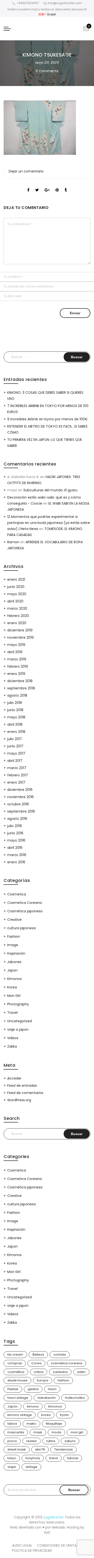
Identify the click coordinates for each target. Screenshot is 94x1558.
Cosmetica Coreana (24, 902)
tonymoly (33, 1458)
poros (12, 1441)
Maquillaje (54, 1423)
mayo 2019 (16, 644)
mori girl (77, 1432)
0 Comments (47, 71)
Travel (12, 1012)
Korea (12, 987)
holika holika (75, 1397)
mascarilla (15, 1432)
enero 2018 (16, 731)
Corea (36, 1363)
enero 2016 (16, 862)
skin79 (40, 1449)
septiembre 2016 (21, 811)
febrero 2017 (17, 775)
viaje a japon (17, 1029)
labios (12, 1423)
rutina (50, 1441)
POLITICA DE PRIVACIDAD (32, 1550)
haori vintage (17, 1397)
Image (12, 945)
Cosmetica (16, 894)
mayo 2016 (16, 840)
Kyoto (64, 1415)
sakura (70, 1441)
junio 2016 (15, 833)
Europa (42, 1380)
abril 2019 (14, 652)
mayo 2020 (16, 594)
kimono (33, 1406)
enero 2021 (16, 579)
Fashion (13, 936)
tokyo (11, 1458)
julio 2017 (14, 738)
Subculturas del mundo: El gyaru (50, 490)
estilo (81, 1372)
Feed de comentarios (25, 1092)
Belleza (38, 1354)
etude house (17, 1380)
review (31, 1441)
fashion (63, 1380)
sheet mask (16, 1449)
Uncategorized (19, 1021)
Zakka (12, 1046)
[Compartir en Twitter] (37, 185)
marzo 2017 (16, 767)
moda (56, 1432)
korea (46, 1415)
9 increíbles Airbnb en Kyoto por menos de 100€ (47, 419)
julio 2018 (14, 702)
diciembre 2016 (20, 789)
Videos (12, 1038)
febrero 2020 (18, 615)
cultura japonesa (21, 928)
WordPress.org (19, 1100)
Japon (12, 970)
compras (14, 1363)
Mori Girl (13, 995)
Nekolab (58, 1527)
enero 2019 (16, 673)
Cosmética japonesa (24, 911)
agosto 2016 (17, 818)
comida (60, 1354)
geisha (33, 1389)
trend (53, 1458)
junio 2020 (15, 586)
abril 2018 (14, 724)
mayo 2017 (16, 753)
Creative (14, 919)
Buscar (74, 1490)
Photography (18, 1004)
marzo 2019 (16, 659)
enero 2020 (16, 623)
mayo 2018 (16, 717)
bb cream (15, 1354)
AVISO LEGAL (22, 1545)
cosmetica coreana (66, 1363)
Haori (52, 1389)
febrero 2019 (17, 666)
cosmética (15, 1372)
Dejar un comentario (26, 171)
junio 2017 (15, 746)
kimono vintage (19, 1415)
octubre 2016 (18, 804)
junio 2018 (15, 710)
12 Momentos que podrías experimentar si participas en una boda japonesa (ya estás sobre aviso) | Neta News (48, 522)
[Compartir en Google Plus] (47, 185)
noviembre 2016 (20, 796)
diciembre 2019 (20, 630)
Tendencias (63, 1449)
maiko (31, 1423)
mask (38, 1432)
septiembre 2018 (21, 688)
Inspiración (16, 953)
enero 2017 (16, 782)
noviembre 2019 (20, 637)
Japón (12, 1406)
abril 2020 (15, 601)
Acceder (14, 1078)
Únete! (51, 14)
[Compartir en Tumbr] (66, 185)
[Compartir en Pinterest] (57, 185)
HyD (47, 1532)
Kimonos (14, 978)
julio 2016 (14, 825)
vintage (31, 1467)
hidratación (47, 1397)
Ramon (13, 542)
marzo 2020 (17, 608)
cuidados (60, 1372)
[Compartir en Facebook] (28, 185)
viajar (11, 1467)
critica (38, 1372)
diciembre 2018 (20, 681)
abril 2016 (14, 847)
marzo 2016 (16, 854)
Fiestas (12, 1389)
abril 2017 (14, 760)
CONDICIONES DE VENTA (56, 1545)
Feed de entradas (22, 1085)
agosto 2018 (17, 695)
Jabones (14, 961)
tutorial (72, 1458)
